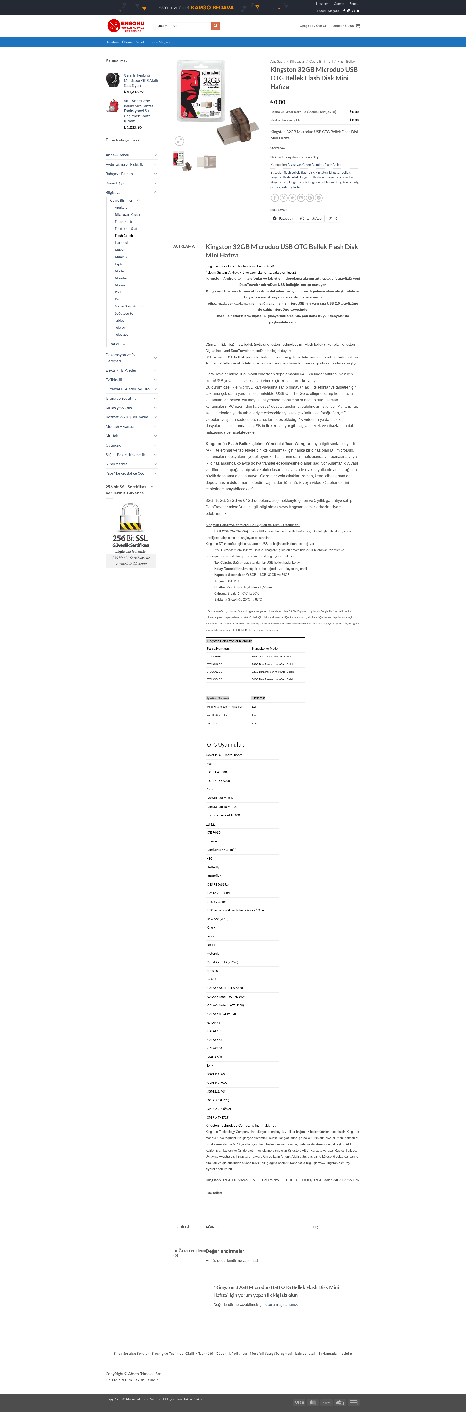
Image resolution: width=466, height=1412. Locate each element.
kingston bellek (339, 172)
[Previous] (181, 102)
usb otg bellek (291, 187)
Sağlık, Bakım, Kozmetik (125, 454)
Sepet (354, 4)
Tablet (119, 320)
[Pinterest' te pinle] (310, 198)
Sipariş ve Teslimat (167, 1353)
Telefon (120, 327)
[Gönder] (215, 26)
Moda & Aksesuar (120, 426)
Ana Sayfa (277, 61)
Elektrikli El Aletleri (121, 370)
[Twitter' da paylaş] (292, 198)
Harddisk (122, 243)
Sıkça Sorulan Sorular (131, 1353)
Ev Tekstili (114, 379)
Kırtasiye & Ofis (119, 407)
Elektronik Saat (126, 228)
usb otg (275, 187)
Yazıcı (114, 344)
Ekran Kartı (123, 221)
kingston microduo (340, 177)
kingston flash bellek (284, 177)
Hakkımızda (327, 1353)
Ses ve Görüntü (126, 306)
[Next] (255, 102)
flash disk (307, 172)
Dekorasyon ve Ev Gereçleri (120, 357)
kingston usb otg (347, 182)
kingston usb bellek (321, 182)
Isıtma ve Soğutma (121, 398)
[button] (313, 25)
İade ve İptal (305, 1353)
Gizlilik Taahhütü (199, 1353)
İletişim (346, 1353)
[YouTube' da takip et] (358, 11)
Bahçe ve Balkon (119, 173)
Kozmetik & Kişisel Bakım (127, 417)
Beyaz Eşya (115, 183)
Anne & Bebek (117, 154)
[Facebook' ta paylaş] (275, 198)
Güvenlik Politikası (231, 1353)
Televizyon (122, 334)
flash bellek (292, 172)
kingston (322, 172)
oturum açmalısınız (281, 1304)
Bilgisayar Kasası (127, 214)
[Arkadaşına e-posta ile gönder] (301, 198)
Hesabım (322, 4)
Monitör (121, 278)
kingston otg (279, 182)
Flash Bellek (124, 235)
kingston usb (298, 182)
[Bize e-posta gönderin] (353, 11)
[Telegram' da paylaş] (319, 198)
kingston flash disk (313, 177)
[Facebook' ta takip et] (344, 11)
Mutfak (112, 435)
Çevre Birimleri (121, 200)
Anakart (121, 207)
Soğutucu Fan (125, 313)
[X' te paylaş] (284, 198)
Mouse (120, 285)
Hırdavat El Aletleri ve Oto (128, 388)
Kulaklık (121, 257)
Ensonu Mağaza (328, 11)
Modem (120, 271)
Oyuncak (113, 445)
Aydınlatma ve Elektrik (124, 164)
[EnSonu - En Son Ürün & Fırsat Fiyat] (126, 26)
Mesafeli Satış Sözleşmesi (271, 1353)
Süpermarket (116, 463)
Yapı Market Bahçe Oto (125, 473)
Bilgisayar (114, 192)
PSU (118, 292)
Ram (118, 299)
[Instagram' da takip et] (348, 11)
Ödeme (339, 4)
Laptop (120, 264)
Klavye (120, 250)
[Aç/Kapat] (155, 155)
